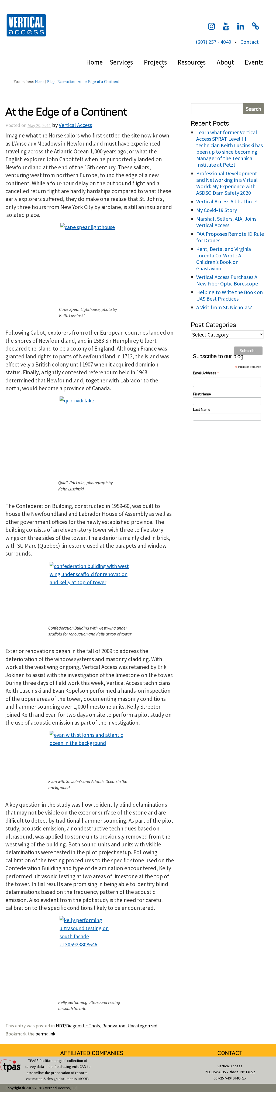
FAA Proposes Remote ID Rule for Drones (230, 237)
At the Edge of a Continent (98, 81)
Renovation (66, 81)
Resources (192, 62)
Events (254, 62)
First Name (202, 394)
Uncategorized (142, 1025)
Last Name (201, 409)
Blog (50, 81)
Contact (249, 41)
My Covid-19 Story (216, 210)
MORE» (83, 1078)
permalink (46, 1034)
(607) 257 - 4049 (213, 41)
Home (94, 62)
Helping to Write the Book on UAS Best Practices (229, 295)
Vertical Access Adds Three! (227, 201)
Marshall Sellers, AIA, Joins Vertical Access (226, 221)
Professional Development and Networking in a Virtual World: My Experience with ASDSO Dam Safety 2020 (227, 183)
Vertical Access (25, 24)
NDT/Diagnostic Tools (78, 1025)
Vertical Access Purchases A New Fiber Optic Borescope (227, 280)
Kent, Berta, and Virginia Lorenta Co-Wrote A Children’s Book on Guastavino (223, 258)
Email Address (206, 373)
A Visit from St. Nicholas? (224, 307)
